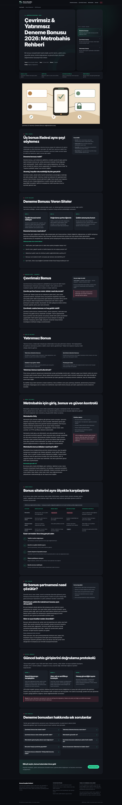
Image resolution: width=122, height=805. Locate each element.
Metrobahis (90, 2)
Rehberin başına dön (93, 766)
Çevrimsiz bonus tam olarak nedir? (35, 729)
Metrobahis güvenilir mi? (70, 734)
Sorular (96, 2)
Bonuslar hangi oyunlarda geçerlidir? (36, 746)
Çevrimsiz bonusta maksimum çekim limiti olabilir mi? (78, 740)
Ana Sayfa (21, 7)
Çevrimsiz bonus (83, 2)
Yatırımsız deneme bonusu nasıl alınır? (74, 729)
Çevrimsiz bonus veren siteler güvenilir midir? (38, 734)
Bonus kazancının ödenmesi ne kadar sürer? (76, 746)
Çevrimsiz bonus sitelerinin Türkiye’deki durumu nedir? (39, 752)
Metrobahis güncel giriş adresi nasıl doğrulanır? (39, 740)
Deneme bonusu (73, 2)
